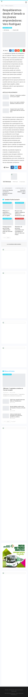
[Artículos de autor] (14, 177)
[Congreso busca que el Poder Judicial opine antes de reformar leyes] (6, 110)
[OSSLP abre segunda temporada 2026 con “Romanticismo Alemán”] (6, 401)
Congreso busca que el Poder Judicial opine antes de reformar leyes (17, 110)
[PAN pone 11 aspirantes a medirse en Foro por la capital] (6, 97)
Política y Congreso (7, 27)
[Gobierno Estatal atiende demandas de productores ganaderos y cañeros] (6, 415)
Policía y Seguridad (19, 218)
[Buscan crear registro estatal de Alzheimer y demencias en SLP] (6, 104)
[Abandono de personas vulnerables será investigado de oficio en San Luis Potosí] (20, 221)
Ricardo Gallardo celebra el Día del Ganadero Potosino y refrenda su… (17, 408)
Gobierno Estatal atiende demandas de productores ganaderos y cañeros (16, 415)
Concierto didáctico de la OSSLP (21, 192)
